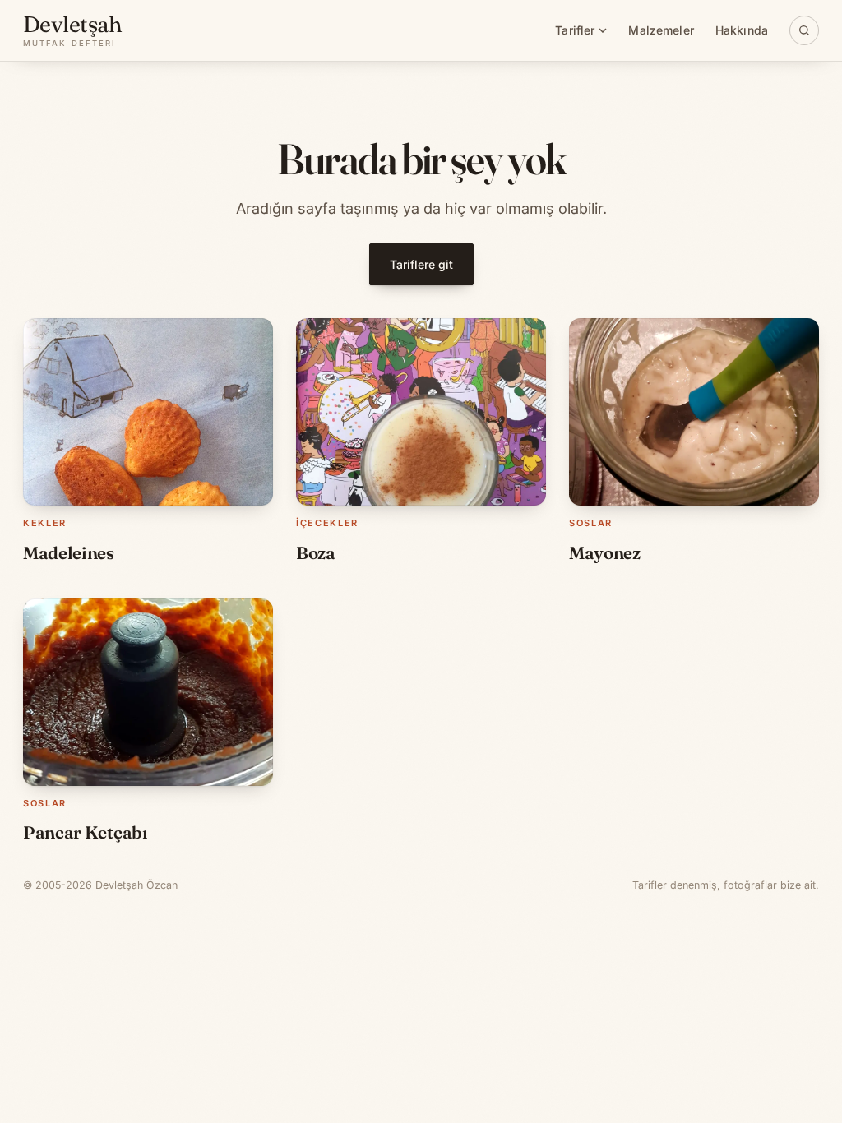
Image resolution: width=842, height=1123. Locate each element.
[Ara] (804, 30)
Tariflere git (421, 264)
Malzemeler (660, 30)
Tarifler (574, 30)
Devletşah (72, 30)
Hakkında (741, 30)
